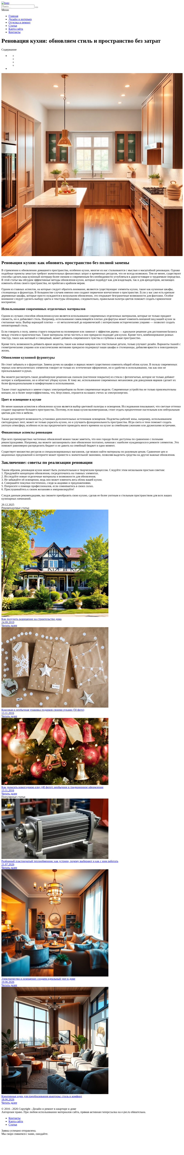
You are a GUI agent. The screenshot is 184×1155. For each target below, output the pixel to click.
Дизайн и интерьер (20, 19)
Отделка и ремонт (19, 22)
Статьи (13, 25)
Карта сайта (16, 28)
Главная (13, 16)
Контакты (15, 32)
